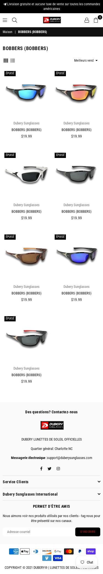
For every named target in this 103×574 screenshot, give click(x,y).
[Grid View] (6, 60)
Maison (7, 32)
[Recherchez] (15, 20)
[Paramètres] (86, 20)
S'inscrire (87, 532)
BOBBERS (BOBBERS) (26, 130)
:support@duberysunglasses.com (68, 458)
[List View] (13, 60)
